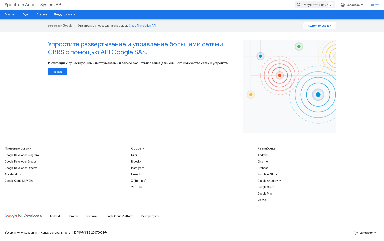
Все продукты (150, 216)
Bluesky (136, 161)
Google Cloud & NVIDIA (19, 180)
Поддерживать (64, 14)
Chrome (263, 161)
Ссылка (41, 14)
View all (262, 200)
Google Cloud (266, 187)
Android (263, 155)
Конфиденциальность (55, 232)
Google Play (265, 193)
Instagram (137, 168)
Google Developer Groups (21, 161)
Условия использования (21, 232)
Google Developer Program (22, 155)
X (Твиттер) (138, 180)
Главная (10, 14)
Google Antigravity (269, 180)
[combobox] (315, 4)
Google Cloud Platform (119, 216)
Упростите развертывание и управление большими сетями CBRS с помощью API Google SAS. (135, 48)
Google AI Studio (268, 174)
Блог (134, 155)
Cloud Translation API (142, 25)
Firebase (263, 168)
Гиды (25, 14)
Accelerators (13, 174)
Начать (57, 71)
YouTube (137, 187)
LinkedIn (136, 174)
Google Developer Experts (21, 168)
